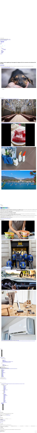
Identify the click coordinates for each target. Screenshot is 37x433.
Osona (4, 398)
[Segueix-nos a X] (1, 351)
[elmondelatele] (14, 368)
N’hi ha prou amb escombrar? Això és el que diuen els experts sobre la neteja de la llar (12, 316)
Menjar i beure (2, 170)
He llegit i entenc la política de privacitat (4, 426)
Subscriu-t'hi (2, 403)
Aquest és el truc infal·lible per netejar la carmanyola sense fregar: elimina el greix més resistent (11, 239)
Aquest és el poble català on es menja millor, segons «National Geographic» (11, 170)
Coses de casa (2, 51)
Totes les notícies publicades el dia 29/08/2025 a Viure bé (8, 361)
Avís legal (3, 364)
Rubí (4, 399)
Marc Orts (19, 170)
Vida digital (5, 388)
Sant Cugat (5, 400)
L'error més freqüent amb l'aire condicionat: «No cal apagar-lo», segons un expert (11, 340)
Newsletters (4, 39)
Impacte (4, 391)
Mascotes (4, 389)
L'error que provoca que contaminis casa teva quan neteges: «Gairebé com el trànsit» (12, 146)
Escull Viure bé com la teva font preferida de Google (6, 218)
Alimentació (5, 49)
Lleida (4, 397)
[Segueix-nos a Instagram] (1, 352)
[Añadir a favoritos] (9, 208)
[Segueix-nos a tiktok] (1, 355)
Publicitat (3, 360)
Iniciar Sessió (1, 419)
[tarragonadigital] (11, 368)
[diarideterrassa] (7, 368)
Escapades (2, 48)
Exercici (2, 50)
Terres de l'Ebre (5, 402)
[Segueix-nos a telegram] (1, 353)
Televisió (4, 392)
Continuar (1, 415)
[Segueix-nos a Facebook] (1, 350)
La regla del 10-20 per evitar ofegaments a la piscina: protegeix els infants (11, 122)
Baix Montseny (5, 394)
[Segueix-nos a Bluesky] (1, 356)
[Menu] (1, 47)
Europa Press (19, 122)
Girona (4, 396)
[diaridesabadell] (4, 368)
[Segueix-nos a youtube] (1, 354)
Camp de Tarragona (5, 395)
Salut (4, 386)
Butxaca (2, 52)
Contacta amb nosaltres (2, 357)
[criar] (16, 368)
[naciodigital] (1, 368)
